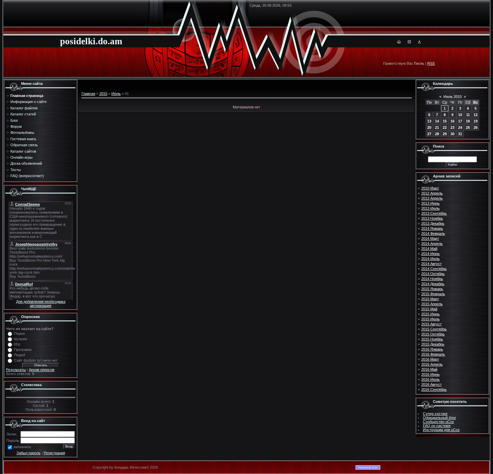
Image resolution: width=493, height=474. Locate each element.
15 (445, 121)
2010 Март (430, 188)
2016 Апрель (432, 364)
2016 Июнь (430, 374)
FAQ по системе (437, 426)
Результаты (16, 370)
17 (460, 121)
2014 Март (430, 238)
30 (452, 134)
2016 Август (431, 384)
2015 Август (431, 324)
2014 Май (429, 249)
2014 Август (431, 264)
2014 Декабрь (432, 284)
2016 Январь (432, 349)
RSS (431, 63)
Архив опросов (41, 370)
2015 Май (429, 309)
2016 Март (430, 359)
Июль (116, 94)
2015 (103, 94)
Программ (23, 350)
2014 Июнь (430, 254)
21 (437, 127)
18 (468, 121)
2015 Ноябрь (432, 339)
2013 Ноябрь (432, 218)
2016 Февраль (433, 354)
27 (429, 134)
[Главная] (399, 42)
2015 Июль (430, 319)
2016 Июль (430, 379)
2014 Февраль (433, 233)
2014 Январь (432, 228)
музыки (20, 339)
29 (445, 134)
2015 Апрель (432, 304)
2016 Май (429, 369)
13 (429, 121)
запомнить (22, 447)
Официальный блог (439, 418)
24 (460, 127)
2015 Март (430, 299)
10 (460, 115)
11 (468, 115)
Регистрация (54, 453)
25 (468, 127)
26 (476, 127)
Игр (17, 344)
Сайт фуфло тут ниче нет (36, 360)
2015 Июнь (430, 314)
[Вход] (419, 42)
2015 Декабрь (432, 344)
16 (452, 121)
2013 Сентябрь (434, 213)
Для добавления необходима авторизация (40, 304)
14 (437, 121)
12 (476, 115)
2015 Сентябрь (434, 329)
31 (460, 134)
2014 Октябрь (433, 274)
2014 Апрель (432, 244)
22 (445, 127)
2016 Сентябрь (434, 389)
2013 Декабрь (432, 223)
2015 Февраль (433, 294)
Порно (19, 333)
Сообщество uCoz (438, 422)
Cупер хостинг (435, 414)
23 (452, 127)
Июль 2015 (452, 97)
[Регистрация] (409, 42)
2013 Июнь (430, 203)
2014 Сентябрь (434, 269)
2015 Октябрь (433, 334)
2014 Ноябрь (432, 279)
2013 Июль (430, 208)
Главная (88, 94)
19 (476, 121)
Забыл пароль (28, 453)
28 (437, 134)
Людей (19, 355)
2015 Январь (432, 289)
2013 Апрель (432, 198)
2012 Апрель (432, 193)
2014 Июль (430, 259)
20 (429, 127)
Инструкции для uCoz (441, 430)
